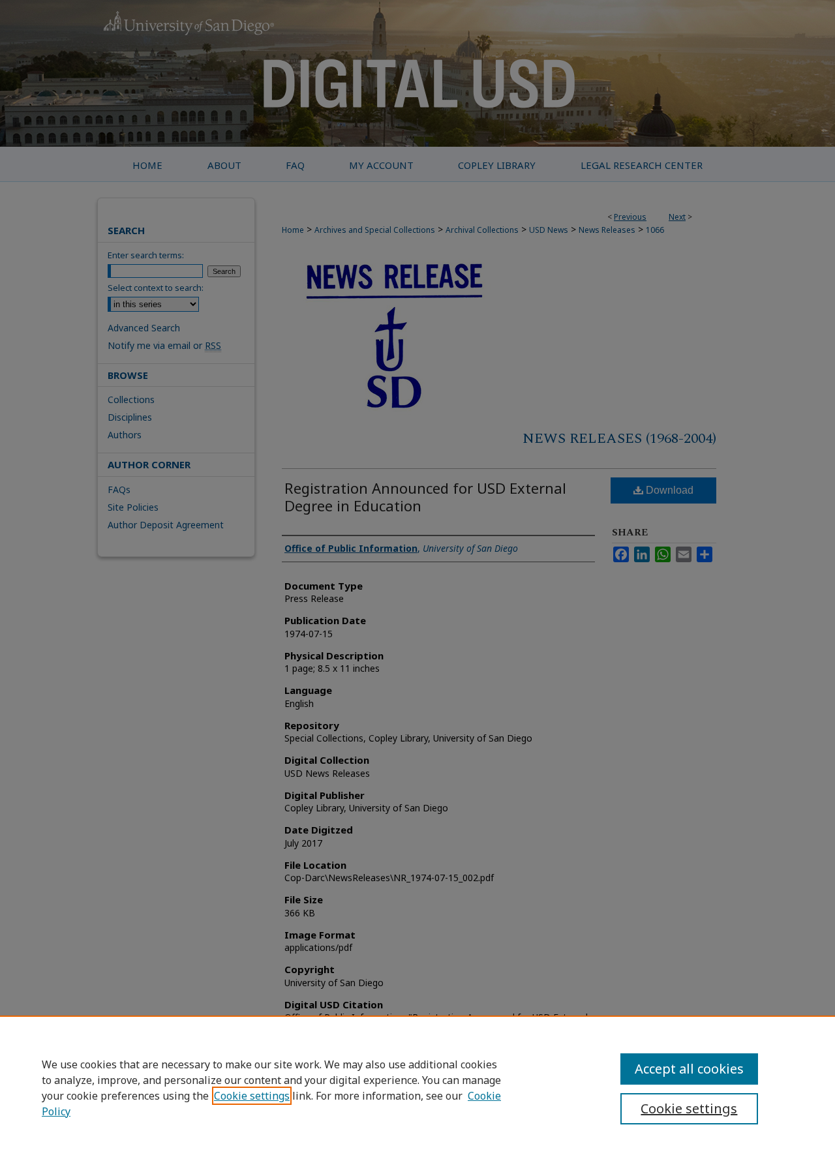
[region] (417, 1087)
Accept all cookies (689, 1068)
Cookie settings (252, 1096)
